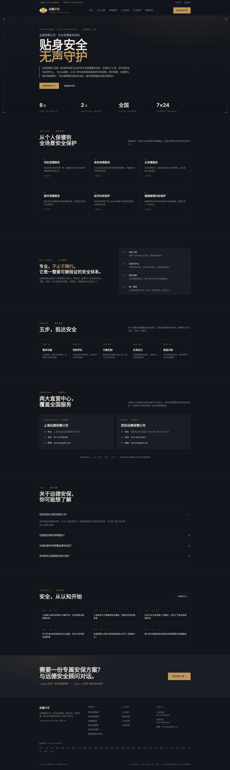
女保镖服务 (92, 721)
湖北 (90, 748)
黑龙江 (183, 748)
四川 (133, 748)
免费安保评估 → (49, 86)
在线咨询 (187, 2)
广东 (79, 748)
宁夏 (150, 748)
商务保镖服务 (93, 716)
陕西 (122, 748)
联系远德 (126, 716)
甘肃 (139, 748)
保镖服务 (113, 10)
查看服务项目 (69, 86)
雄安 (62, 748)
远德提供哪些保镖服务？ (52, 535)
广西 (155, 748)
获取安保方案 (182, 10)
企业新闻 (125, 10)
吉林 (177, 748)
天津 (52, 748)
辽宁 (166, 748)
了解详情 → (48, 176)
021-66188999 (61, 437)
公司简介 (178, 2)
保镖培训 (149, 10)
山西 (128, 748)
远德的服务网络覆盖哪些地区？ (56, 545)
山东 (52, 751)
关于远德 (101, 10)
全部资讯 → (183, 596)
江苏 (68, 748)
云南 (144, 748)
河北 (112, 748)
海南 (95, 748)
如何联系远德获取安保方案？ (55, 556)
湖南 (161, 748)
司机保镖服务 (93, 712)
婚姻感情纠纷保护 (95, 734)
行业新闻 (137, 10)
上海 (46, 748)
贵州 (101, 748)
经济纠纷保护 (93, 729)
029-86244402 (138, 437)
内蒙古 (45, 751)
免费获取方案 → (179, 676)
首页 (91, 10)
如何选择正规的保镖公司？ (53, 514)
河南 (172, 748)
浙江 (73, 748)
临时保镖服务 (93, 725)
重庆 (57, 748)
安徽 (106, 748)
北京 (41, 748)
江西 (117, 748)
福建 (84, 748)
